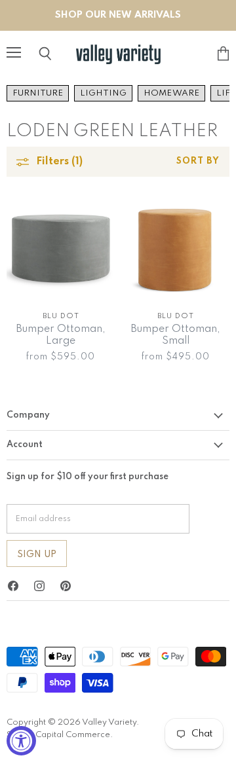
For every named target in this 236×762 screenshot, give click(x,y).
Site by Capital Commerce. (60, 735)
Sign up (36, 554)
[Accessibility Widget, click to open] (21, 740)
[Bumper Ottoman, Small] (175, 248)
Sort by (198, 161)
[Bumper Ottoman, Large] (61, 248)
